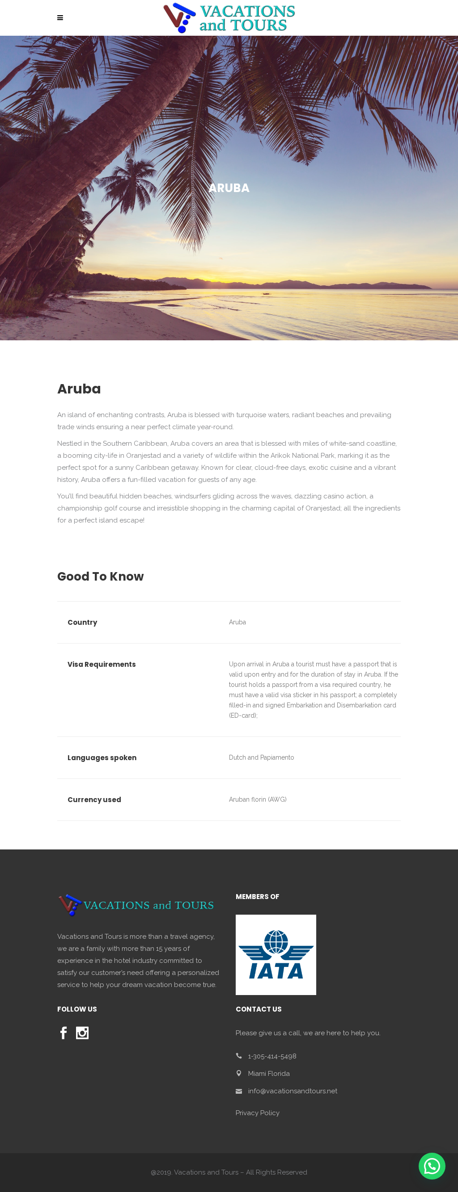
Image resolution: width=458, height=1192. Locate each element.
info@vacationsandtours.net (292, 1091)
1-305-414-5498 (272, 1056)
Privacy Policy (258, 1113)
